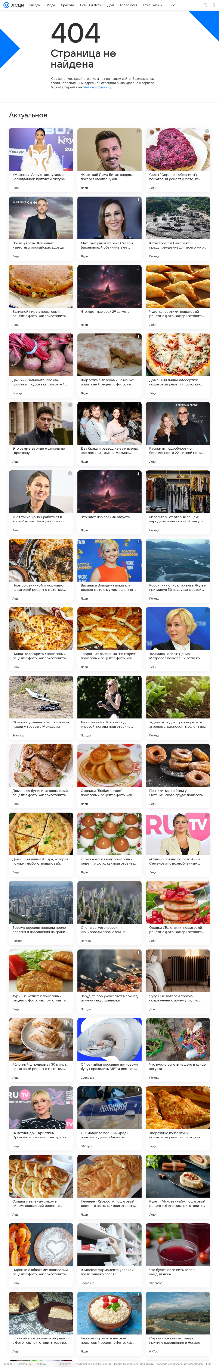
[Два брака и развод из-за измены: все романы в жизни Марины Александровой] (109, 434)
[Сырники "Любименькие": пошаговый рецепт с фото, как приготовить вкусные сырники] (109, 776)
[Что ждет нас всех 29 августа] (109, 297)
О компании (24, 1364)
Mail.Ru (8, 1364)
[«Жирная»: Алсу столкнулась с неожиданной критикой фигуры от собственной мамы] (41, 160)
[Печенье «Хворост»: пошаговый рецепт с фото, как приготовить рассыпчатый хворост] (109, 1187)
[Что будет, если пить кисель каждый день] (178, 1255)
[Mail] (6, 5)
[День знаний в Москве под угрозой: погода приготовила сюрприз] (109, 708)
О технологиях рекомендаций (92, 1364)
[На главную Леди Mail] (16, 5)
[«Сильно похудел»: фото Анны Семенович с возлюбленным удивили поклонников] (178, 845)
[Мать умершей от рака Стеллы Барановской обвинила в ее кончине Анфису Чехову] (109, 229)
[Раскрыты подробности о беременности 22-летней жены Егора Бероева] (178, 434)
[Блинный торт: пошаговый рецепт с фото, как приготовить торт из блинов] (41, 1324)
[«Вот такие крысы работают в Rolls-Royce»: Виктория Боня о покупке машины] (41, 502)
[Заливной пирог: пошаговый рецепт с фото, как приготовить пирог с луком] (41, 297)
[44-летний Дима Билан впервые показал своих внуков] (109, 160)
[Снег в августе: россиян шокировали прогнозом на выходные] (109, 913)
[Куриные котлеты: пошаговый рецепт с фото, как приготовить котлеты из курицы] (41, 981)
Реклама (40, 1364)
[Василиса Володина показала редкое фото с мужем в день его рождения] (109, 571)
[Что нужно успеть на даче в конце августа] (178, 1050)
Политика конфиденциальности (134, 1364)
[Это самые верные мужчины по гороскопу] (41, 434)
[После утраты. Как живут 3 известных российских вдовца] (41, 229)
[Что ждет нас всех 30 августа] (109, 502)
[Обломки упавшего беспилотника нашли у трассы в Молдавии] (41, 708)
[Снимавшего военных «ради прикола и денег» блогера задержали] (109, 1118)
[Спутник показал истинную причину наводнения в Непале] (178, 1324)
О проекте (64, 1364)
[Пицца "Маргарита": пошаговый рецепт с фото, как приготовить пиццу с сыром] (41, 639)
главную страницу (97, 87)
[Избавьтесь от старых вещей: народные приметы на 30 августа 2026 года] (178, 502)
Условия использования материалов (180, 1364)
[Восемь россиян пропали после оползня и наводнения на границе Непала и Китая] (41, 913)
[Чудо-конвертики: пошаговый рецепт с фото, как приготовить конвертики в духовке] (178, 297)
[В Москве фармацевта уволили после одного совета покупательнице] (109, 1255)
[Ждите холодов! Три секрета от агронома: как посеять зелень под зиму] (178, 708)
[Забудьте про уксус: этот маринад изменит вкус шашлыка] (109, 981)
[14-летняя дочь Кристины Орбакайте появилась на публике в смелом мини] (41, 1118)
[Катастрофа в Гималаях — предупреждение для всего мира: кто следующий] (178, 229)
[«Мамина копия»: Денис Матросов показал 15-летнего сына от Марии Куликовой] (178, 639)
